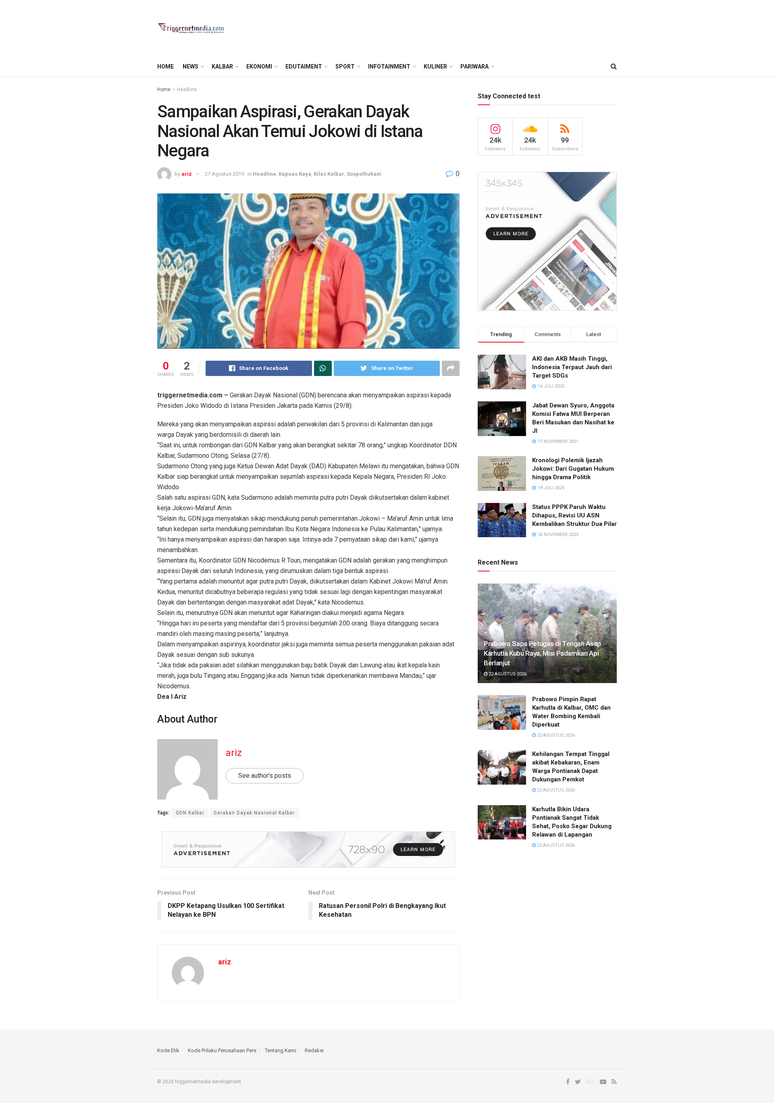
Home (165, 66)
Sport (345, 66)
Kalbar (222, 66)
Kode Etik (168, 1050)
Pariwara (474, 66)
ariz (186, 174)
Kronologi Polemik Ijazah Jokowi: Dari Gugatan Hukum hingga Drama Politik (573, 469)
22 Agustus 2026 (506, 674)
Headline (187, 89)
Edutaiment (303, 66)
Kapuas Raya (295, 174)
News (190, 66)
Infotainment (389, 66)
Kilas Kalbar (329, 174)
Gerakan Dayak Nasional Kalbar (254, 813)
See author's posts (264, 775)
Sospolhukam (364, 174)
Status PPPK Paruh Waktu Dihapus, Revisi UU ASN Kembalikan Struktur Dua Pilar (574, 515)
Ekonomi (259, 66)
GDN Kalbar (190, 813)
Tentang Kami (280, 1050)
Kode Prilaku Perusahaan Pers (222, 1050)
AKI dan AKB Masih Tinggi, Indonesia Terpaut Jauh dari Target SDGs (572, 367)
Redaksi (314, 1050)
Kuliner (435, 66)
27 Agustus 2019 (224, 174)
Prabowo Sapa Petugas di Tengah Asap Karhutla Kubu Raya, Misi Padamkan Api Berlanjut (542, 653)
